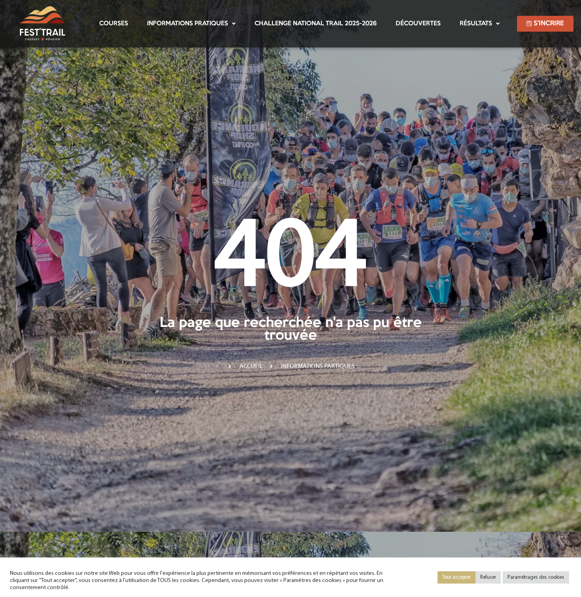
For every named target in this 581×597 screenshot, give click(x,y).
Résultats (476, 23)
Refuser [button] (488, 577)
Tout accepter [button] (456, 577)
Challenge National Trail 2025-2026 (316, 23)
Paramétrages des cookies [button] (535, 577)
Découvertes (418, 23)
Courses (113, 23)
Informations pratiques (187, 23)
